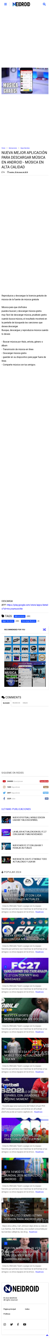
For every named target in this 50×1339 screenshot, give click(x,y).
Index (27, 1309)
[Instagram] (4, 1324)
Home (3, 148)
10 (6, 1243)
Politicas (6, 1314)
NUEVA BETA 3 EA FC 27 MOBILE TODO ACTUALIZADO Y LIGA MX (24, 1055)
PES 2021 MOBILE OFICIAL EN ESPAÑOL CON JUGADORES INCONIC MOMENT (23, 1095)
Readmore (40, 912)
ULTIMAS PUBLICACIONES (16, 809)
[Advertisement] (25, 38)
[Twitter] (11, 1324)
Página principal (9, 1309)
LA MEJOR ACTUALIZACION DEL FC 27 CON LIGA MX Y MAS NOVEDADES (24, 975)
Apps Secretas (25, 148)
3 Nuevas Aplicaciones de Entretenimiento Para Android (22, 654)
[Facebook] (18, 1324)
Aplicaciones (13, 148)
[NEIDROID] (21, 5)
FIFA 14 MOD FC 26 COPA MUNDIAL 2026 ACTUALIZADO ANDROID (23, 1175)
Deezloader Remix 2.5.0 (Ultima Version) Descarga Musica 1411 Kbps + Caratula (23, 678)
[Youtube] (24, 1324)
